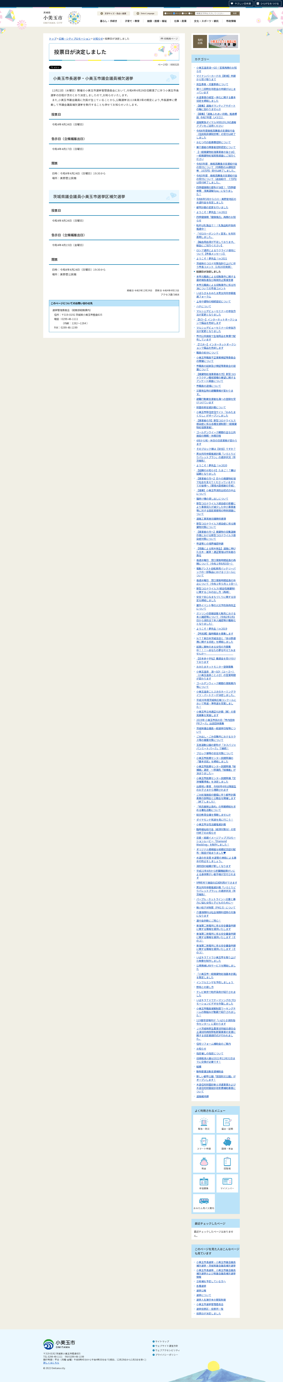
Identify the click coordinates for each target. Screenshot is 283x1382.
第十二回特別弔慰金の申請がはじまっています (216, 90)
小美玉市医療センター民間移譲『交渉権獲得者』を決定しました (216, 779)
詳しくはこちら (51, 1362)
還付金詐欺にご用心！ (208, 920)
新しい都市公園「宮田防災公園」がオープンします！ (216, 1078)
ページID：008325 (168, 64)
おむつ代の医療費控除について (213, 142)
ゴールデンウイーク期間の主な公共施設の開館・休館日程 (216, 433)
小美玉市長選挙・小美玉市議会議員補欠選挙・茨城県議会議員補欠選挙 (216, 1263)
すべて (169, 13)
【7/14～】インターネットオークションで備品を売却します (216, 346)
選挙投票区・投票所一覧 (209, 1309)
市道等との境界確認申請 (209, 543)
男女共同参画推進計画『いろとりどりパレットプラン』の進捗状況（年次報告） (216, 890)
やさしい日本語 (243, 3)
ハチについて (203, 306)
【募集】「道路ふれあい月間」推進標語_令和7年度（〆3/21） (216, 115)
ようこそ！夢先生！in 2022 (211, 212)
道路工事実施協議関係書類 (211, 518)
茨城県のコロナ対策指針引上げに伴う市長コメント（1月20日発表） (216, 265)
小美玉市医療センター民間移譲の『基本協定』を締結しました (214, 759)
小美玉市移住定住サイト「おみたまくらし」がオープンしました (216, 413)
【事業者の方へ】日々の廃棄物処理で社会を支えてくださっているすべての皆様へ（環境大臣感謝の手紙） (216, 482)
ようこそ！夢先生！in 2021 (211, 258)
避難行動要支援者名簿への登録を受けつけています (216, 400)
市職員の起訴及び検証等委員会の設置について (216, 367)
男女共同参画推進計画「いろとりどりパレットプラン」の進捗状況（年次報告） (216, 457)
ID (192, 13)
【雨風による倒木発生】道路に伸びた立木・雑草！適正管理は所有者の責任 (216, 552)
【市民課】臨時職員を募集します (214, 633)
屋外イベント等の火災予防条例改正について (216, 606)
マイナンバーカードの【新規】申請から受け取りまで (216, 77)
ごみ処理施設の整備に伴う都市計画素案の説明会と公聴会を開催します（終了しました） (216, 798)
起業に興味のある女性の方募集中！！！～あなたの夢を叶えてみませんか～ (216, 650)
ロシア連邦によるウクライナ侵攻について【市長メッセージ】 (216, 251)
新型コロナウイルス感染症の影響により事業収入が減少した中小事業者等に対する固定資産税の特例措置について (216, 508)
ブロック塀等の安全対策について (214, 753)
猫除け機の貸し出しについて (212, 498)
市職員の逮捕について (208, 386)
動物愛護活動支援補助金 (209, 1071)
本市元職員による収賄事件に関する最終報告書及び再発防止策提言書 (216, 278)
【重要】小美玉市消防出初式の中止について (216, 491)
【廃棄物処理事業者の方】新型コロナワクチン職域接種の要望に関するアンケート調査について (216, 377)
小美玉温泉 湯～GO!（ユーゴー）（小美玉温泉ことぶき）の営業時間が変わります (216, 675)
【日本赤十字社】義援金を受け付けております (216, 660)
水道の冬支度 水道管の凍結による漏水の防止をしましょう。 (216, 859)
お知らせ (98, 38)
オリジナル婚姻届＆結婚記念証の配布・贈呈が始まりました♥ (216, 850)
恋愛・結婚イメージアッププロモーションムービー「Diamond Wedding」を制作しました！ (216, 841)
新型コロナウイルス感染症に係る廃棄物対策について (216, 525)
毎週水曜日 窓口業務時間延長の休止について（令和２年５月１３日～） (217, 581)
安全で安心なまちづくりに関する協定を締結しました (216, 598)
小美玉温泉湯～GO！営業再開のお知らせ (216, 69)
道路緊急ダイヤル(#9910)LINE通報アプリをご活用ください (216, 123)
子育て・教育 (132, 21)
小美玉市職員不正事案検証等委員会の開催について (216, 359)
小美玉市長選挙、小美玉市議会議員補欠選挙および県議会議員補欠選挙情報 (216, 1273)
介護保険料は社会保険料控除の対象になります (216, 913)
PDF (186, 13)
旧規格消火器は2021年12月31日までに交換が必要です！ (215, 1059)
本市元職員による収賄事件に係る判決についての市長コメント (216, 286)
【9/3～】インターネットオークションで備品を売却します (216, 321)
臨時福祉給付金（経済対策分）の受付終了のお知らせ (216, 830)
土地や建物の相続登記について (213, 301)
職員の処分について (207, 352)
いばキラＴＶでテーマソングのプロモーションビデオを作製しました (216, 1001)
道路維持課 (202, 1096)
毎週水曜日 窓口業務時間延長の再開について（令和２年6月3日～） (216, 561)
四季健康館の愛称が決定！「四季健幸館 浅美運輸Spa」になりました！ (216, 190)
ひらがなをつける (270, 3)
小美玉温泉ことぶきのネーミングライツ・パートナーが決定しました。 (216, 693)
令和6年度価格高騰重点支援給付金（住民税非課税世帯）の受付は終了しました (216, 134)
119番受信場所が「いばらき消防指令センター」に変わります (215, 1021)
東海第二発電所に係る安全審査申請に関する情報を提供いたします (216, 927)
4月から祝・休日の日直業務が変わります (216, 442)
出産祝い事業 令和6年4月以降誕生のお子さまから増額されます (216, 787)
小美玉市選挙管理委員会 (209, 1304)
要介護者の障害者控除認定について (216, 147)
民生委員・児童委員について (212, 84)
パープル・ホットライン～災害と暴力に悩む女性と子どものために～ (216, 900)
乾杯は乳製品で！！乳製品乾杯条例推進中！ (216, 226)
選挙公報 (201, 1290)
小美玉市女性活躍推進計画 (211, 824)
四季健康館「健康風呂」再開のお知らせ (216, 218)
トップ (52, 38)
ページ (178, 13)
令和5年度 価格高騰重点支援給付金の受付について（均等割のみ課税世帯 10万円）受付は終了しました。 (216, 167)
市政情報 (231, 21)
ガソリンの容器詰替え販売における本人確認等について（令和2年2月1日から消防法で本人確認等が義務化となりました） (216, 618)
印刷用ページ (171, 38)
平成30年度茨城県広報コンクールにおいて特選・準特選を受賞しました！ (216, 703)
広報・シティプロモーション (75, 38)
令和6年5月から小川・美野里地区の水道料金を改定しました (216, 200)
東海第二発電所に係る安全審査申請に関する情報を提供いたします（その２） (216, 937)
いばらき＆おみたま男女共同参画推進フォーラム (216, 294)
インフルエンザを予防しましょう (215, 982)
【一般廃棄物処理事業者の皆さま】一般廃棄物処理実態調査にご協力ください (216, 155)
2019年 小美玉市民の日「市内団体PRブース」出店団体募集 (215, 721)
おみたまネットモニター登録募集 (214, 666)
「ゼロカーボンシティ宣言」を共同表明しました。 (216, 235)
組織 (198, 1066)
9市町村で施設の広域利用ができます (216, 882)
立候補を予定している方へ (211, 1281)
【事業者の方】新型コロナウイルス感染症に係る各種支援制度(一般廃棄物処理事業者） (216, 424)
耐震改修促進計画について (211, 407)
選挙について (203, 1295)
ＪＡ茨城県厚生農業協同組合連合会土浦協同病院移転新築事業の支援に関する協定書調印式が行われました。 (216, 1034)
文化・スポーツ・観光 (206, 21)
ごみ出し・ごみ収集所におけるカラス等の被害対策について (216, 738)
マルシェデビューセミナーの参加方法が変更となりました (216, 312)
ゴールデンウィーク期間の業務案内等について (216, 684)
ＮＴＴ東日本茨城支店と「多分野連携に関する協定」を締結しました (216, 639)
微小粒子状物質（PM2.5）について (216, 907)
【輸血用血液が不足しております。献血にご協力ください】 (215, 243)
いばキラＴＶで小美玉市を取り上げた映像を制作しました (216, 958)
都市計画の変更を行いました (212, 207)
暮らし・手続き (108, 21)
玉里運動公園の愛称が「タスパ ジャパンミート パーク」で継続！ (216, 746)
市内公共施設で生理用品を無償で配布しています (216, 337)
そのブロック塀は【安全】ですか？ (216, 449)
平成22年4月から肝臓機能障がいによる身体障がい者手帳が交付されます (216, 874)
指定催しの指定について (209, 1053)
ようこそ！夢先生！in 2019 (211, 628)
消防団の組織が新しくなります (213, 866)
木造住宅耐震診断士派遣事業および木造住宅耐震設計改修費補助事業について (216, 1088)
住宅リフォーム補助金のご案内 (213, 1043)
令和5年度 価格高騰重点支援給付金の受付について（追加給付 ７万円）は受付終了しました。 (216, 179)
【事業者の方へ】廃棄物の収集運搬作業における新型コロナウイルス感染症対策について (216, 535)
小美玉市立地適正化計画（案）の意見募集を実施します (216, 713)
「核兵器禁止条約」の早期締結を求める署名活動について (216, 808)
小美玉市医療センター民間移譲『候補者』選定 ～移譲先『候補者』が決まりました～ (216, 769)
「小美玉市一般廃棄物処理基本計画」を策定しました (216, 975)
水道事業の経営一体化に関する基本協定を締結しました (216, 98)
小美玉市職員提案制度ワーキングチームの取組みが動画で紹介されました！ (216, 1012)
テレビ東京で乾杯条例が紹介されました (216, 993)
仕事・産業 (180, 21)
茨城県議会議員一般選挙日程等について (216, 729)
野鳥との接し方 (205, 987)
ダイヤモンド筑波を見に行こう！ (214, 819)
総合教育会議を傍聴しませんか (213, 814)
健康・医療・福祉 (157, 21)
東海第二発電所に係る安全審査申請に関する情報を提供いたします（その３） (216, 949)
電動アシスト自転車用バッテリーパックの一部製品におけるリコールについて (216, 572)
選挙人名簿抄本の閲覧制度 (211, 1299)
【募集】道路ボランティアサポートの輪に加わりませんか (216, 107)
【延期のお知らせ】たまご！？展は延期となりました (216, 471)
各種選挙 (201, 1286)
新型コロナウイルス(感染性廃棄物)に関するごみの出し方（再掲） (215, 590)
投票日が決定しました (208, 1313)
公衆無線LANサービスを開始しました (216, 967)
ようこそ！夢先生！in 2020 (211, 465)
